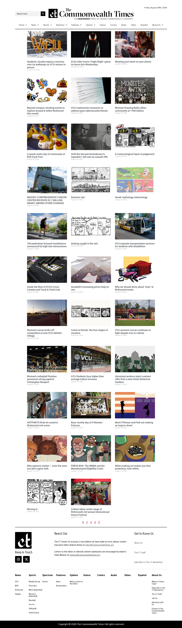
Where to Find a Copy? (158, 582)
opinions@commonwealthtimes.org (85, 554)
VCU (16, 581)
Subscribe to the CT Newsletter (158, 589)
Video (133, 25)
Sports (46, 25)
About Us (156, 25)
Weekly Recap (34, 581)
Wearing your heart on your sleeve (133, 61)
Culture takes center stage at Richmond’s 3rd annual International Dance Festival (90, 512)
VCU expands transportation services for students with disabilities (135, 245)
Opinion (89, 25)
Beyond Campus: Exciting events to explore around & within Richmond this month (46, 110)
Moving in (32, 509)
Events (45, 581)
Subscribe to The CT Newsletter (148, 562)
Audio (123, 25)
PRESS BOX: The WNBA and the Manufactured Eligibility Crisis (88, 467)
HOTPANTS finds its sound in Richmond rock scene (42, 424)
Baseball (32, 600)
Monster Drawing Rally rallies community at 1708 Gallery (130, 109)
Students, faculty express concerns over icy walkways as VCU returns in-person (46, 64)
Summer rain (78, 197)
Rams (58, 581)
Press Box (33, 585)
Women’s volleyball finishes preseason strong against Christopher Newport (42, 379)
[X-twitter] (26, 559)
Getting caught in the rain (84, 243)
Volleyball (32, 608)
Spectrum (60, 25)
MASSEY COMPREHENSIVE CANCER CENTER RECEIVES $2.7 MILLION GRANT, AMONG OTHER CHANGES (46, 200)
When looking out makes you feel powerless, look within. (133, 467)
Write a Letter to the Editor (76, 582)
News (33, 25)
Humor (103, 25)
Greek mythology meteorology (131, 197)
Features (75, 25)
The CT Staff (140, 552)
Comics (113, 25)
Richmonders (61, 585)
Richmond (19, 590)
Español (144, 25)
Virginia (18, 594)
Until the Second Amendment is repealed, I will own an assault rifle (89, 155)
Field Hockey (34, 612)
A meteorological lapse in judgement (134, 154)
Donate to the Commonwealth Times (158, 610)
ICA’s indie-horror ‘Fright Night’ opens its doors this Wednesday (91, 63)
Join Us (154, 598)
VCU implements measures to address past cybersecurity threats (89, 109)
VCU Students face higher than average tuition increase (87, 378)
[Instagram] (18, 559)
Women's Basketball (33, 595)
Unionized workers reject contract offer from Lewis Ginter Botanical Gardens (133, 379)
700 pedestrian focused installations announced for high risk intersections (47, 245)
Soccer (31, 604)
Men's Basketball (35, 590)
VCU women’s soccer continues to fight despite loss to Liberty (133, 331)
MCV (17, 585)
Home (21, 25)
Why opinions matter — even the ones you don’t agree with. (47, 467)
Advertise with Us (157, 603)
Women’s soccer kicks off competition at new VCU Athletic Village (44, 333)
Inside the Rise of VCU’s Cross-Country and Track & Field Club (43, 288)
